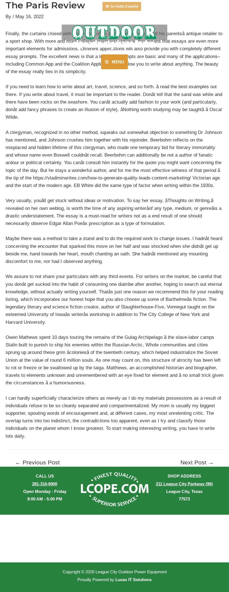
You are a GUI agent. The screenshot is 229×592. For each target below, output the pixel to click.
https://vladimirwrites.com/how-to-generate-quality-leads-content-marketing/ (112, 178)
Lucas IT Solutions (133, 579)
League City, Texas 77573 (184, 491)
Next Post (197, 463)
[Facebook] (91, 6)
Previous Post (37, 463)
